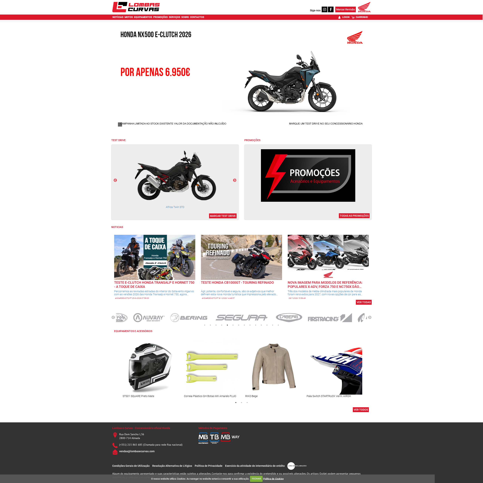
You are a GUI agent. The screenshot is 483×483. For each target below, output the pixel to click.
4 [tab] (222, 325)
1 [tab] (205, 325)
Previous (115, 180)
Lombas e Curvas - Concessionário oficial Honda (141, 428)
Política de (273, 478)
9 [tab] (250, 325)
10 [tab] (256, 325)
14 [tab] (278, 325)
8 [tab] (244, 325)
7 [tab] (239, 325)
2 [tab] (210, 325)
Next (235, 180)
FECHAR (256, 478)
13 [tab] (273, 325)
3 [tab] (216, 325)
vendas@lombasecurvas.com (137, 451)
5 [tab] (227, 325)
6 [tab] (233, 325)
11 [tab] (261, 325)
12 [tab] (267, 325)
